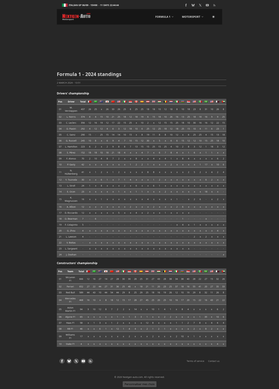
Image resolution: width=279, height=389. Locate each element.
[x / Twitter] (200, 5)
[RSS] (214, 5)
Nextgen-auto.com (133, 377)
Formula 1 (162, 17)
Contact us (214, 361)
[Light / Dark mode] (213, 17)
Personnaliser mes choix (140, 384)
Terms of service (195, 361)
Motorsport (191, 17)
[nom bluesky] (193, 5)
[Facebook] (186, 5)
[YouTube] (207, 5)
